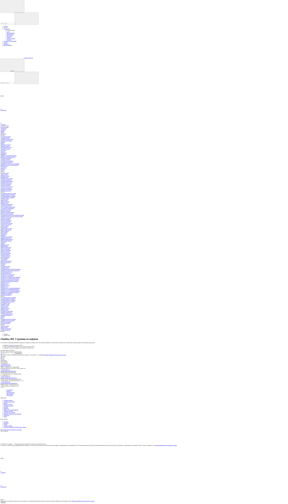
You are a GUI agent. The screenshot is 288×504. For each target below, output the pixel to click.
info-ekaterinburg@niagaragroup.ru (9, 383)
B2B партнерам (8, 45)
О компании (7, 29)
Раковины (6, 408)
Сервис (5, 42)
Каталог (12, 71)
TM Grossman (10, 34)
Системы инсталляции (9, 412)
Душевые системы (8, 411)
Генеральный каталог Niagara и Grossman (11, 429)
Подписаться (18, 353)
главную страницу (14, 345)
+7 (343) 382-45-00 (5, 382)
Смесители (6, 415)
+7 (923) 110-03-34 (5, 376)
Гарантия (9, 39)
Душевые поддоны (8, 405)
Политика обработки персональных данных (15, 427)
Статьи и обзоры (11, 38)
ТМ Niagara (9, 35)
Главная (6, 26)
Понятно (3, 502)
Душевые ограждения (9, 401)
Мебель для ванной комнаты (11, 410)
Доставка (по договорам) (10, 41)
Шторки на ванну (8, 404)
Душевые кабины (8, 400)
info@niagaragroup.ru (6, 365)
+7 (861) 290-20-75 (5, 369)
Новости (9, 37)
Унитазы (6, 407)
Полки (5, 416)
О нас (8, 31)
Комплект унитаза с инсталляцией (12, 414)
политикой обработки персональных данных (165, 445)
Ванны (5, 403)
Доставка (6, 421)
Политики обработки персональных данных (55, 355)
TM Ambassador (11, 33)
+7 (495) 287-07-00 (28, 58)
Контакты (6, 44)
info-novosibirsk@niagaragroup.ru (9, 378)
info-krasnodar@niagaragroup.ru (8, 371)
